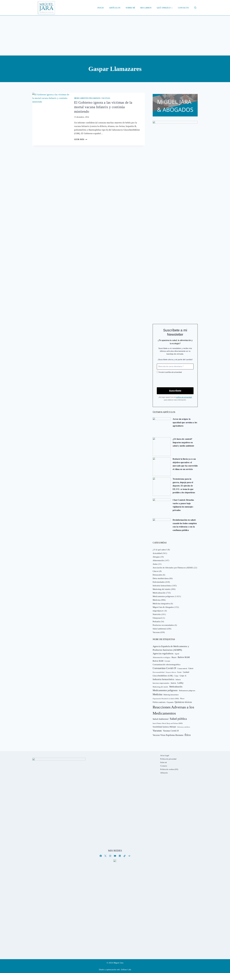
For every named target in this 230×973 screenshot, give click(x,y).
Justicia (173, 683)
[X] (105, 856)
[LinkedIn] (120, 856)
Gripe (176, 676)
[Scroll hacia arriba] (225, 950)
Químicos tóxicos (183, 702)
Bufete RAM (184, 657)
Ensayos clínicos (171, 672)
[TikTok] (124, 856)
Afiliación (164, 773)
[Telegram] (129, 856)
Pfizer (182, 699)
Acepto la (170, 372)
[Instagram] (110, 856)
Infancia (178, 679)
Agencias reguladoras (163, 653)
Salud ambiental (159, 629)
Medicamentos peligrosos (87, 98)
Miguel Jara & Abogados (163, 607)
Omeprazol (157, 618)
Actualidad (157, 553)
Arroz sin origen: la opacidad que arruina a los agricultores (185, 422)
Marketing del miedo (161, 589)
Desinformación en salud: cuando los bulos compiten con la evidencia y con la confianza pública (185, 525)
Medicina (157, 600)
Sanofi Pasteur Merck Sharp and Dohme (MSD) (168, 723)
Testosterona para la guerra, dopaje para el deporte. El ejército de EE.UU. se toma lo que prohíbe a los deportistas (184, 486)
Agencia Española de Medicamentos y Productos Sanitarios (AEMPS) (171, 648)
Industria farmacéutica (162, 586)
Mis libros (145, 8)
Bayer (174, 657)
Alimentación (158, 560)
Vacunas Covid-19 (171, 731)
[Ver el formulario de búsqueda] (195, 7)
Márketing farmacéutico (171, 695)
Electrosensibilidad (159, 672)
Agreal (177, 654)
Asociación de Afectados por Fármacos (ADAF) (173, 568)
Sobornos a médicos (183, 727)
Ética (187, 734)
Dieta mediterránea (161, 578)
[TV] (115, 861)
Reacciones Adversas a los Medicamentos (173, 710)
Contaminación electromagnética (166, 664)
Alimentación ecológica (161, 657)
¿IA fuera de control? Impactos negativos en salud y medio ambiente (183, 442)
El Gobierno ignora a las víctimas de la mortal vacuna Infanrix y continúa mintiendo (103, 107)
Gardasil (186, 672)
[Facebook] (101, 856)
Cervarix (167, 661)
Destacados (157, 575)
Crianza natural (182, 668)
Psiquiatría (170, 702)
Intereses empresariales (161, 683)
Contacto (183, 8)
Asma (155, 564)
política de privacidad (174, 372)
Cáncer (156, 571)
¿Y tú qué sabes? (160, 550)
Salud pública (178, 718)
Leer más (80, 139)
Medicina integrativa (161, 603)
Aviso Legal (164, 755)
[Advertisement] (115, 35)
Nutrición (157, 614)
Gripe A (183, 676)
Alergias (156, 557)
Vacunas (106, 98)
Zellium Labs (126, 970)
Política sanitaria (159, 702)
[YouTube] (115, 856)
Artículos (114, 8)
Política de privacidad (168, 759)
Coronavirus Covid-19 (164, 668)
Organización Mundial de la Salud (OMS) (166, 698)
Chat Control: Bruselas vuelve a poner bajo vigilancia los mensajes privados (183, 505)
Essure (179, 672)
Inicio (100, 8)
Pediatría (156, 621)
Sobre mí (130, 8)
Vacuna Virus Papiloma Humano (168, 735)
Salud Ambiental (161, 719)
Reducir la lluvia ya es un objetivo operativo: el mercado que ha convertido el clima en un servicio (185, 464)
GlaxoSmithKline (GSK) (163, 676)
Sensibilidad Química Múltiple (164, 727)
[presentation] (51, 105)
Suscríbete (175, 390)
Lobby (180, 683)
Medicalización (159, 593)
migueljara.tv (158, 611)
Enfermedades (159, 582)
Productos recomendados (163, 625)
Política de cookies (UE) (169, 769)
